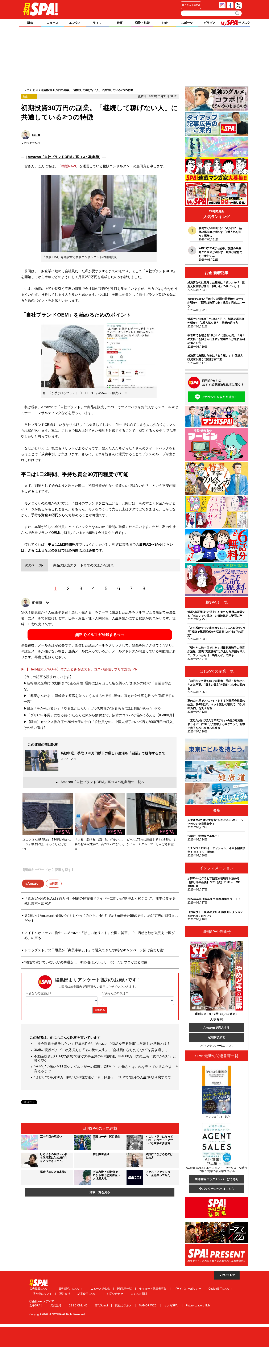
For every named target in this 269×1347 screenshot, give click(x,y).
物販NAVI (68, 166)
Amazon (34, 883)
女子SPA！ (36, 1305)
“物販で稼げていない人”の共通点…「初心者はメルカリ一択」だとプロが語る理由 (86, 962)
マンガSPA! (171, 1305)
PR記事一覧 (125, 1288)
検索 (237, 13)
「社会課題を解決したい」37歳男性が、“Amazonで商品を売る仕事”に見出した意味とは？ (102, 1043)
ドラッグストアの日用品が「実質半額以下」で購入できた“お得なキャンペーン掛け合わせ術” (94, 950)
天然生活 (56, 1305)
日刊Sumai (102, 1305)
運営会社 (65, 1293)
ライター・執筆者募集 (153, 1288)
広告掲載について (40, 1288)
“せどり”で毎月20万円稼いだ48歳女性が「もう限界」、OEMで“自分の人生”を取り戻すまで (102, 1077)
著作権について (43, 1293)
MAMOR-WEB (148, 1305)
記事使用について (89, 1293)
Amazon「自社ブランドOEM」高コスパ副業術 (63, 157)
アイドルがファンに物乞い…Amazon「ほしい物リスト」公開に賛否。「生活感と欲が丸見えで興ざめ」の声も (99, 935)
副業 (54, 883)
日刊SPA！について (71, 1288)
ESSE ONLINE (78, 1305)
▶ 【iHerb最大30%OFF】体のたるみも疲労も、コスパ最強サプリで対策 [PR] (79, 669)
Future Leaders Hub (198, 1305)
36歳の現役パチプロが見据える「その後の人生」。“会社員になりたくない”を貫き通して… (102, 1050)
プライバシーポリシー (188, 1288)
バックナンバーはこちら (216, 1045)
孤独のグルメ (123, 1305)
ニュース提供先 (101, 1288)
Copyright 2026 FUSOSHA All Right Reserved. (57, 1314)
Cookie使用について (221, 1288)
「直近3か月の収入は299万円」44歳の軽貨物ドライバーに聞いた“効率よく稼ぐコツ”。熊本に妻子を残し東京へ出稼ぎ (100, 901)
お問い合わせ (115, 1293)
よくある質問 (139, 1293)
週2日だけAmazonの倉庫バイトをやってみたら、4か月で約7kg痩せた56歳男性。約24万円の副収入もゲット (101, 918)
